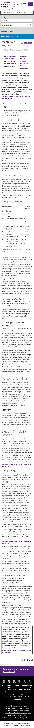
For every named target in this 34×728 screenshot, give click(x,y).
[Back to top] (32, 701)
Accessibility (8, 706)
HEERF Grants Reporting (12, 708)
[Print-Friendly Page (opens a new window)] (29, 43)
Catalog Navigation (8, 36)
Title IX (24, 715)
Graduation (24, 68)
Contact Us (27, 685)
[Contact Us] (16, 4)
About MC (7, 692)
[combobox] (17, 12)
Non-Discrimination (25, 708)
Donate (18, 685)
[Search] (31, 25)
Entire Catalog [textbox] (6, 21)
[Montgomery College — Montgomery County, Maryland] (7, 5)
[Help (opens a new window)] (31, 43)
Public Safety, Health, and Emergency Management (18, 713)
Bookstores (15, 692)
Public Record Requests (15, 715)
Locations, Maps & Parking (14, 696)
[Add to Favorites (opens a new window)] (25, 43)
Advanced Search (7, 31)
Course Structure (10, 61)
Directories (15, 694)
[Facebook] (4, 681)
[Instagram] (14, 681)
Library (22, 694)
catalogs (9, 723)
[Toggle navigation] (24, 4)
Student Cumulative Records (24, 63)
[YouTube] (24, 681)
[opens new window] (9, 681)
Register (26, 696)
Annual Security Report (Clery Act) (21, 706)
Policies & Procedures (12, 710)
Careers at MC (25, 692)
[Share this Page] (27, 43)
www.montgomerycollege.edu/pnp (13, 405)
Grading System (9, 66)
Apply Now (7, 685)
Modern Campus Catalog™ (21, 725)
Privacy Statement (24, 710)
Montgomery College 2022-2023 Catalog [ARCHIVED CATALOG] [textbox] (17, 12)
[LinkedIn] (19, 681)
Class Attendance (10, 64)
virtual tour (17, 699)
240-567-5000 (12, 689)
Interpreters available (24, 689)
